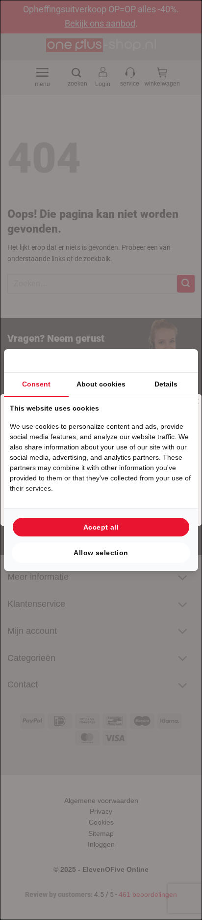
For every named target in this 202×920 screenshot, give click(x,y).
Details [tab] (165, 384)
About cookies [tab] (101, 384)
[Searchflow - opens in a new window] (180, 360)
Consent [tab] (36, 384)
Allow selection (101, 553)
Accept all (101, 527)
